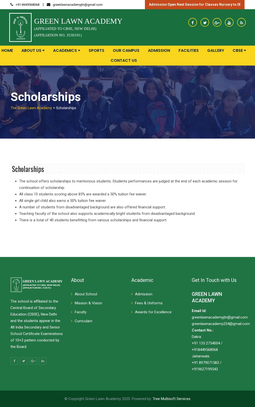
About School (86, 294)
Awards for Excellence (153, 312)
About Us (31, 50)
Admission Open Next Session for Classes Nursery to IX (195, 4)
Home (7, 50)
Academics (65, 50)
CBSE (238, 50)
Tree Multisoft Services (172, 399)
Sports (96, 50)
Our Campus (126, 50)
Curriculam (83, 321)
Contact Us (124, 60)
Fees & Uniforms (149, 303)
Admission (159, 50)
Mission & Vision (88, 303)
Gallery (215, 50)
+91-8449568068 (27, 4)
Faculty (80, 312)
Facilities (189, 50)
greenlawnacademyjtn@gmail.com (78, 4)
